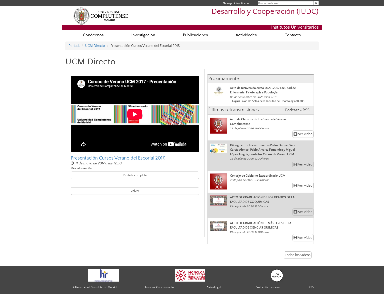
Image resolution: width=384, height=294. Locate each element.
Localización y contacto (159, 287)
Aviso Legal (214, 287)
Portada (74, 46)
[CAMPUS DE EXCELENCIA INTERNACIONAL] (190, 275)
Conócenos (93, 35)
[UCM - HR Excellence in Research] (103, 275)
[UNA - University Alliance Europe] (277, 275)
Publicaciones (195, 35)
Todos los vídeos (297, 255)
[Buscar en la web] (316, 3)
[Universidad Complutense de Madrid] (100, 16)
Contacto (292, 35)
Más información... (82, 168)
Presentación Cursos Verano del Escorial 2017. (118, 158)
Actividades (246, 35)
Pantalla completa (135, 175)
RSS (311, 287)
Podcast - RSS (297, 110)
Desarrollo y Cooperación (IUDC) (265, 12)
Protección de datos (268, 287)
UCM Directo (95, 46)
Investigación (143, 35)
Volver (135, 191)
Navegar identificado (236, 3)
